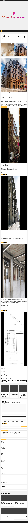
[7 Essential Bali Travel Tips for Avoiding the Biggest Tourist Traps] (20, 511)
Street (12, 378)
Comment (3, 403)
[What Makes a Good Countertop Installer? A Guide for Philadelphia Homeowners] (14, 388)
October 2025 (2, 447)
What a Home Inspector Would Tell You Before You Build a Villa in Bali (4, 394)
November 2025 (3, 446)
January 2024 (2, 472)
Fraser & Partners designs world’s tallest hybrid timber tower (20, 380)
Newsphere (16, 522)
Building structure (3, 35)
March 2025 (2, 455)
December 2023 (3, 473)
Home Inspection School (4, 481)
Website (3, 418)
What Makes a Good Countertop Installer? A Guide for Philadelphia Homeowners (14, 394)
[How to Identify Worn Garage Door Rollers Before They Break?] (23, 388)
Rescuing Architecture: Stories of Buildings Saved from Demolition (7, 380)
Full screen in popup (4, 174)
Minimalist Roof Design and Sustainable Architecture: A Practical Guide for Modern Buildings (12, 433)
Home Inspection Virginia (4, 482)
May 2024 (2, 467)
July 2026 (2, 440)
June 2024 (2, 466)
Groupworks (6, 378)
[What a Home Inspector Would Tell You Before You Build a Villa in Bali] (5, 388)
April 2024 (2, 468)
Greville (3, 378)
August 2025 (2, 449)
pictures (10, 378)
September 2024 (3, 462)
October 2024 (2, 461)
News (8, 378)
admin (5, 396)
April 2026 (2, 441)
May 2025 (2, 453)
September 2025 (3, 448)
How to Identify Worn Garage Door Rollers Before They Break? (23, 395)
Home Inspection (21, 393)
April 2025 (2, 454)
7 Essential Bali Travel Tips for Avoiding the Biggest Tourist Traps (21, 516)
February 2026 (2, 442)
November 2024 (3, 460)
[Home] (1, 31)
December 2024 (3, 459)
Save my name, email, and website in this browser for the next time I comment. (13, 421)
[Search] (26, 31)
